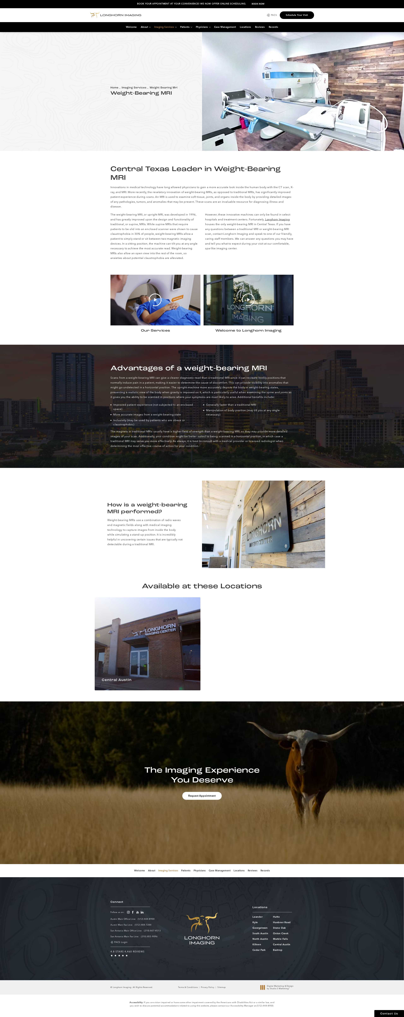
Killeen (256, 944)
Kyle (255, 922)
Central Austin (281, 944)
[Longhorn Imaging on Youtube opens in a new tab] (137, 912)
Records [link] (273, 27)
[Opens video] (155, 300)
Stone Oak (279, 928)
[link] (146, 918)
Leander (257, 917)
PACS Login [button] (121, 942)
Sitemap (221, 987)
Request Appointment (202, 795)
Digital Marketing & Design (280, 987)
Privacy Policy (207, 987)
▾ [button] (150, 27)
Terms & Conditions (188, 987)
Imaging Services (134, 87)
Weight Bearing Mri (164, 87)
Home (114, 87)
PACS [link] (274, 15)
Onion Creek (280, 933)
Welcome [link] (131, 27)
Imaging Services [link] (164, 27)
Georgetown (260, 928)
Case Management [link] (225, 27)
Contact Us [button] (389, 1013)
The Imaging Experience (202, 776)
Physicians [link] (202, 27)
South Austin (260, 933)
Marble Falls (280, 939)
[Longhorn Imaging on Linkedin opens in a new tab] (142, 912)
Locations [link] (245, 27)
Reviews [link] (260, 27)
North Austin (260, 939)
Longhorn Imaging (277, 219)
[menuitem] (131, 27)
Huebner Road (282, 922)
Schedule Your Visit (297, 15)
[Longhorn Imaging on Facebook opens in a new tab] (133, 912)
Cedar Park (259, 950)
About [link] (144, 27)
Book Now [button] (258, 4)
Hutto (276, 917)
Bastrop (277, 950)
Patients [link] (185, 27)
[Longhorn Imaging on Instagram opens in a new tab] (128, 912)
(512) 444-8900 (265, 1006)
